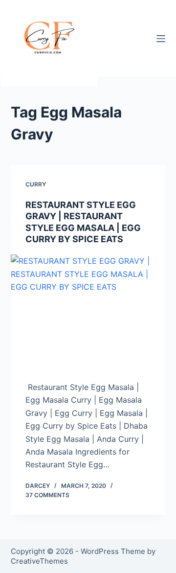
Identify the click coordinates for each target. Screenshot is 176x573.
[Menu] (160, 38)
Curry (35, 184)
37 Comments (47, 495)
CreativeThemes (39, 561)
